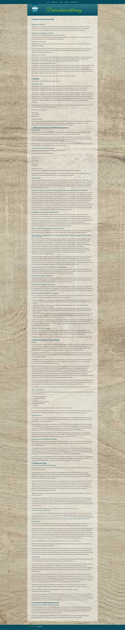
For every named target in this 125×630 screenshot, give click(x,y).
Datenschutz (31, 626)
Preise (61, 2)
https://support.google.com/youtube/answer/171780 (43, 490)
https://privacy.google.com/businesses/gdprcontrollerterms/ (45, 586)
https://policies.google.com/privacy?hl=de (41, 510)
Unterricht (54, 2)
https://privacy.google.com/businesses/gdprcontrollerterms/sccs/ (75, 586)
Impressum (39, 626)
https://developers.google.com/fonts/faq (66, 543)
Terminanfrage (74, 2)
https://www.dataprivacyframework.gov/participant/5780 (76, 518)
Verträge (66, 2)
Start (48, 2)
